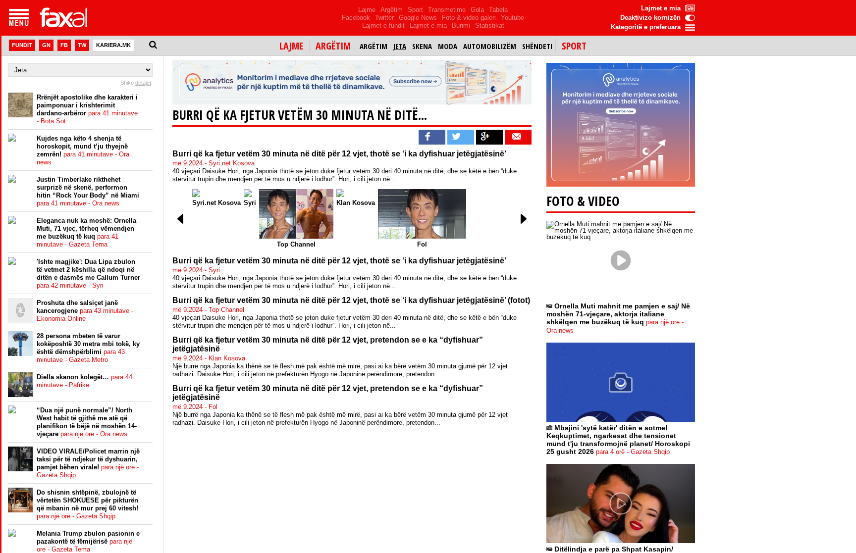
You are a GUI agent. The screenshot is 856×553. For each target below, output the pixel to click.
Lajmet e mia (428, 25)
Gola (477, 9)
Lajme (366, 9)
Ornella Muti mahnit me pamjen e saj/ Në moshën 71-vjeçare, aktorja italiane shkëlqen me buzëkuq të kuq (618, 318)
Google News (418, 17)
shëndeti (537, 46)
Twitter (384, 17)
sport (574, 45)
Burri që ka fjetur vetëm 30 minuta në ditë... (299, 115)
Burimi (461, 25)
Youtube (512, 17)
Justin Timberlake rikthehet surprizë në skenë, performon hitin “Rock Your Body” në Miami (88, 191)
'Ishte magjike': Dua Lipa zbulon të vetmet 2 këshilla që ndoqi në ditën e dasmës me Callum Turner (88, 273)
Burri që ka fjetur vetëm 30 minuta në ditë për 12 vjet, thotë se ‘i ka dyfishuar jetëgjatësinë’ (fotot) (351, 300)
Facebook (356, 17)
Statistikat (489, 25)
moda (447, 46)
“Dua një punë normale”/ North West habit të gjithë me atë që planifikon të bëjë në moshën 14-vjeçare (87, 422)
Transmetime (447, 9)
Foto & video (583, 201)
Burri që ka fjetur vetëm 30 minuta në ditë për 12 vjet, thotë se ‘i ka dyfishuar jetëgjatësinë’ (339, 154)
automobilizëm (489, 46)
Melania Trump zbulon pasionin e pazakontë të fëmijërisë (88, 541)
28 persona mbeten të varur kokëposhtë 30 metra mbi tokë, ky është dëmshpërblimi (88, 347)
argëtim (333, 45)
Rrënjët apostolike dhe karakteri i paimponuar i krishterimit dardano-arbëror (87, 109)
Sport (415, 9)
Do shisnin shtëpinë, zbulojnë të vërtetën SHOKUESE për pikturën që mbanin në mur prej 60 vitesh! (87, 504)
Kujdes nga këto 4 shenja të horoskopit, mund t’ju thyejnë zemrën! (83, 150)
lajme (291, 45)
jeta (399, 46)
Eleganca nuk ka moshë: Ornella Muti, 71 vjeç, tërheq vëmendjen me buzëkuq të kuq (86, 232)
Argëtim (391, 9)
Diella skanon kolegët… (84, 381)
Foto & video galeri (469, 17)
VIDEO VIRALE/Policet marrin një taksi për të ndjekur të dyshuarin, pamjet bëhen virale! (88, 463)
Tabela (498, 9)
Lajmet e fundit (383, 25)
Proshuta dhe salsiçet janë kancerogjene (85, 310)
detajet (143, 83)
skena (422, 46)
